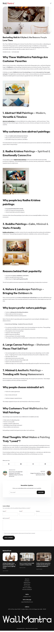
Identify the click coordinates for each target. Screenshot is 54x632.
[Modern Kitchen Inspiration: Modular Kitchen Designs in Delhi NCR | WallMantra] (43, 557)
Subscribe (41, 492)
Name (4, 511)
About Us (27, 579)
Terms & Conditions (27, 587)
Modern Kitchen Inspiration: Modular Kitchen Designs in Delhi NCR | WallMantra (43, 565)
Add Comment (6, 518)
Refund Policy (27, 584)
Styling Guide (16, 51)
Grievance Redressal (27, 589)
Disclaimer (27, 580)
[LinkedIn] (45, 464)
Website (38, 511)
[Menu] (50, 3)
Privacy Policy (27, 586)
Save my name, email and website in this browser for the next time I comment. (19, 533)
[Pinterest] (33, 464)
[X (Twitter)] (21, 464)
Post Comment (9, 537)
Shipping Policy (27, 582)
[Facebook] (9, 464)
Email (20, 511)
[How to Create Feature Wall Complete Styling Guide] (27, 557)
